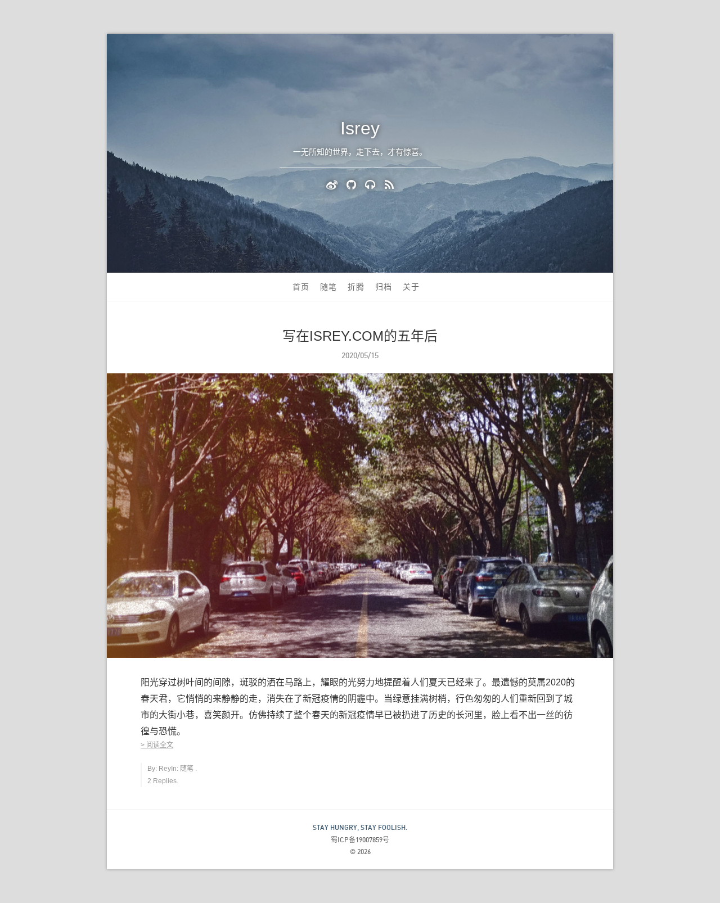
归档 (383, 286)
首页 (300, 286)
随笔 (328, 286)
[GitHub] (352, 184)
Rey (165, 769)
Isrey (360, 128)
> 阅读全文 (157, 745)
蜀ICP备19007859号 (360, 840)
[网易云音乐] (372, 184)
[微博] (333, 184)
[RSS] (389, 184)
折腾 (356, 286)
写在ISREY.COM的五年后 (360, 336)
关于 (411, 286)
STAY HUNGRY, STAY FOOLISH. (360, 827)
